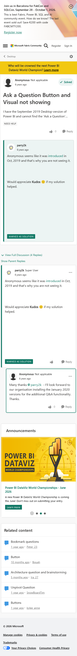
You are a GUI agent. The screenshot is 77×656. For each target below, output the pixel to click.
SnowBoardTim (36, 592)
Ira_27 (34, 577)
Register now (13, 32)
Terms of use (58, 634)
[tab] (37, 513)
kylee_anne (33, 608)
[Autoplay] (32, 513)
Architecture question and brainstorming (38, 572)
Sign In (68, 45)
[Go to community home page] (26, 45)
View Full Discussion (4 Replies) (23, 255)
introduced (55, 156)
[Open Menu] (71, 56)
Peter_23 (32, 547)
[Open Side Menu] (5, 46)
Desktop (11, 56)
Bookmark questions (25, 542)
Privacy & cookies (36, 634)
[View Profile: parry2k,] (11, 147)
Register (56, 45)
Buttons (16, 603)
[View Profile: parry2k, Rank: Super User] (9, 272)
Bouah (36, 562)
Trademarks (10, 642)
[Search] (46, 45)
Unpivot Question (23, 587)
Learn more (51, 70)
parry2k (21, 145)
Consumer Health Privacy (54, 648)
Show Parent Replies (13, 261)
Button (15, 557)
